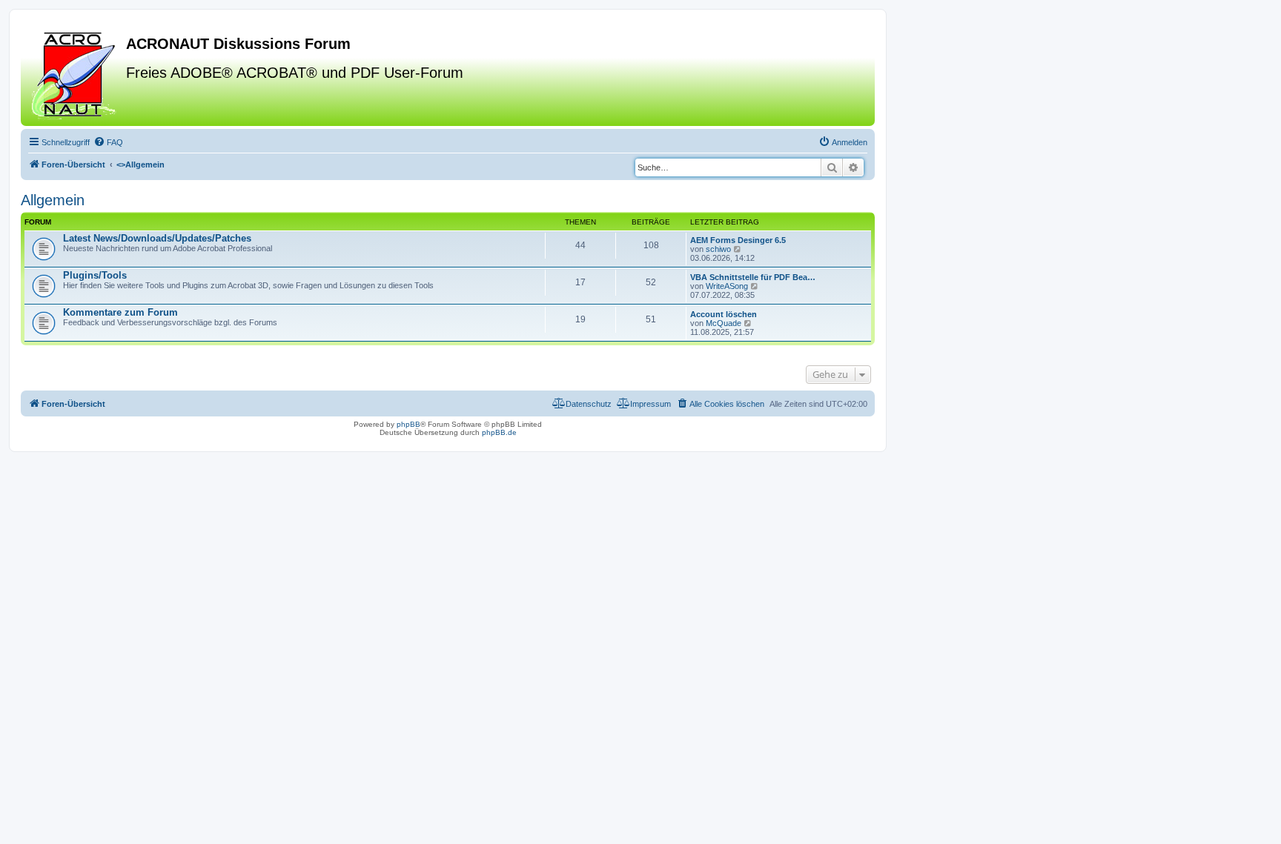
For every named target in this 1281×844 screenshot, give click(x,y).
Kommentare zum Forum (120, 312)
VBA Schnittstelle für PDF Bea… (752, 277)
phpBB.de (499, 432)
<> (140, 164)
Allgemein (53, 200)
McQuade (723, 323)
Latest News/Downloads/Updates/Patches (157, 238)
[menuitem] (108, 142)
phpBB (408, 424)
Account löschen (723, 314)
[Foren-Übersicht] (75, 73)
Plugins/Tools (95, 275)
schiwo (718, 249)
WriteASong (727, 286)
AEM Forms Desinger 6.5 (738, 240)
